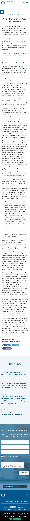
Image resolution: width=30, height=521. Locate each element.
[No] (29, 512)
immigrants (7, 61)
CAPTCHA (4, 460)
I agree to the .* (11, 456)
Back (5, 10)
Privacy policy (17, 518)
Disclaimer (26, 501)
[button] (2, 12)
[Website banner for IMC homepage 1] (15, 486)
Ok (11, 518)
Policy (17, 63)
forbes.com (10, 339)
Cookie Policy (18, 501)
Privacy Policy (15, 456)
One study (19, 68)
